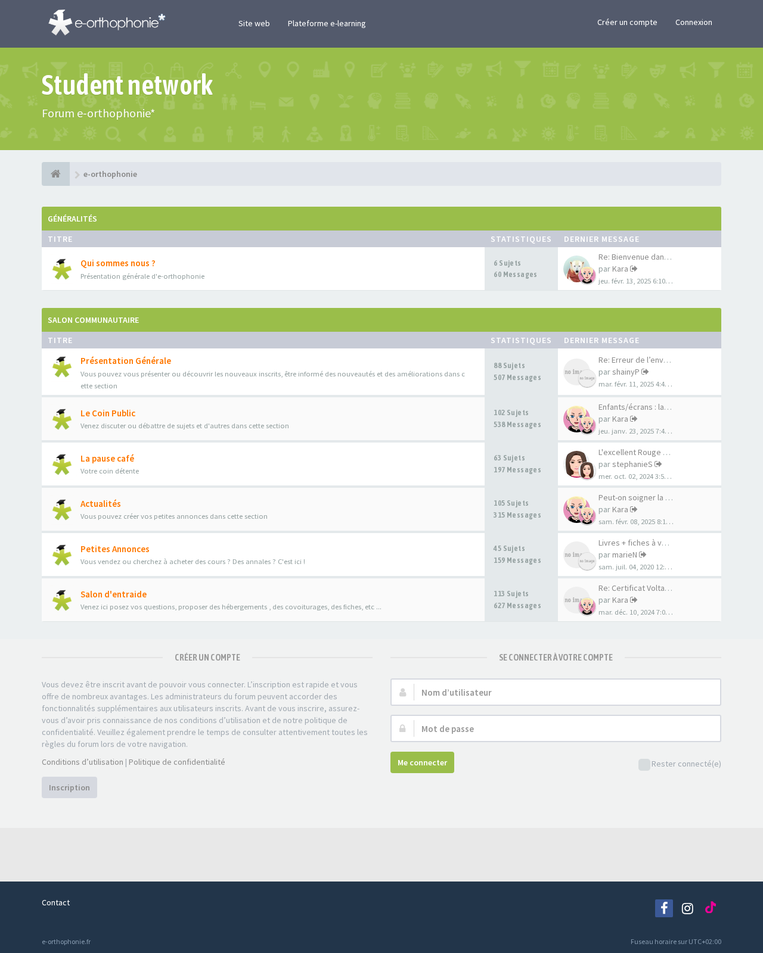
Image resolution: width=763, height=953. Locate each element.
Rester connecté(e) (686, 763)
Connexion (693, 22)
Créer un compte (627, 22)
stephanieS (632, 464)
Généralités (72, 218)
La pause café (107, 458)
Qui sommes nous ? (118, 263)
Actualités (100, 503)
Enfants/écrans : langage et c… (654, 406)
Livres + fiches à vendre (640, 542)
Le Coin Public (107, 413)
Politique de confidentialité (177, 761)
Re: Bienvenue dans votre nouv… (657, 256)
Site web (254, 23)
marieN (624, 554)
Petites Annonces (115, 549)
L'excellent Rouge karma (641, 452)
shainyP (626, 371)
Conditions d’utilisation (82, 761)
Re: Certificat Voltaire (636, 588)
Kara (620, 268)
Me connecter (422, 762)
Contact (56, 902)
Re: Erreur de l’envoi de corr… (651, 359)
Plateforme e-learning (327, 23)
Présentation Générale (125, 360)
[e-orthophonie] (56, 174)
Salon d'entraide (113, 594)
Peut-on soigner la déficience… (654, 497)
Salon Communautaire (93, 319)
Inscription (69, 787)
